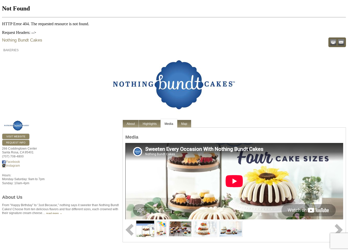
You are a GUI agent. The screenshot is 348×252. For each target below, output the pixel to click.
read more (52, 213)
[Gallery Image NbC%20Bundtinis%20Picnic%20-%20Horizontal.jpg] (180, 229)
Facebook (13, 162)
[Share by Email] (341, 42)
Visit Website (15, 136)
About (131, 124)
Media (169, 124)
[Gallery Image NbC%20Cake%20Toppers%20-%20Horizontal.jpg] (231, 229)
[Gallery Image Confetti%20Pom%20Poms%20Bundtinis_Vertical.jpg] (161, 229)
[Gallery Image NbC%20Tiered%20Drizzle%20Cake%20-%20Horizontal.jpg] (205, 229)
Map (184, 124)
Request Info (15, 142)
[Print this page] (333, 42)
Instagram (13, 165)
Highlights (150, 124)
